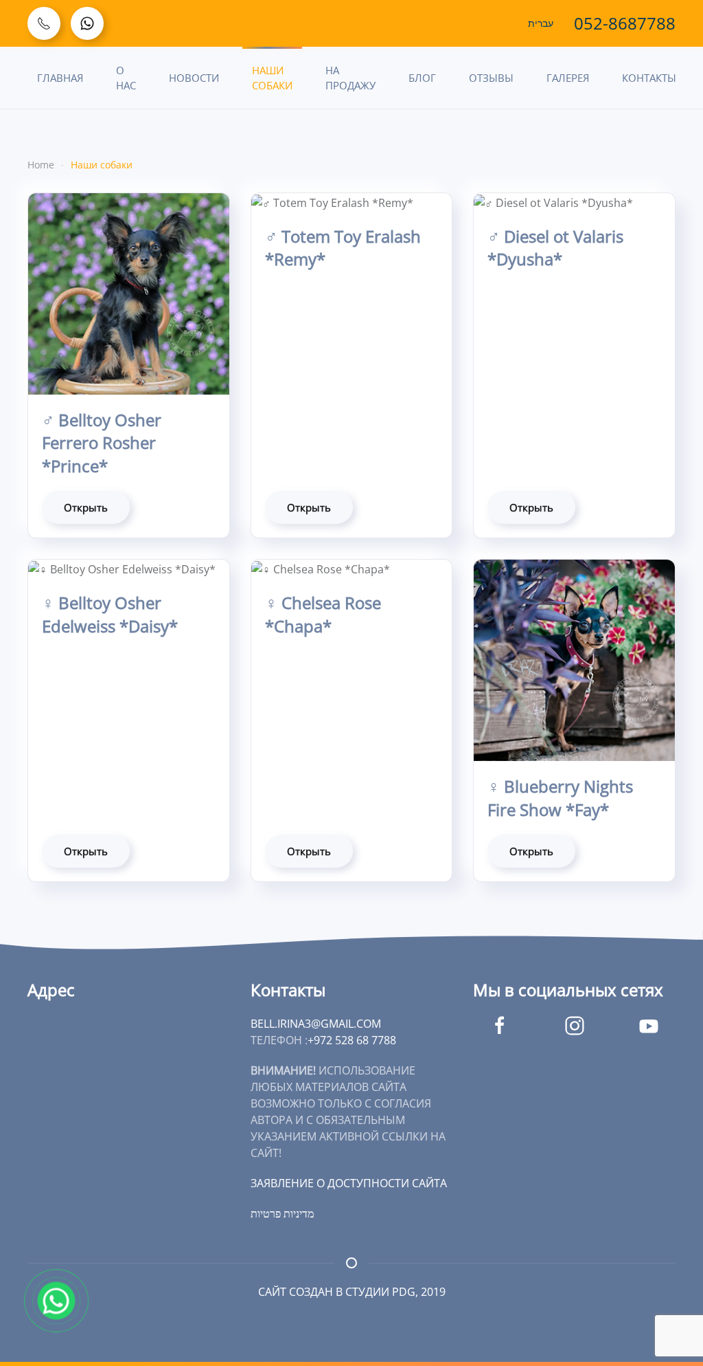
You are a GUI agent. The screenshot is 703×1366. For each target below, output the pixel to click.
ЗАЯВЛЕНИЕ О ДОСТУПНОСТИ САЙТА (349, 1183)
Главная (60, 78)
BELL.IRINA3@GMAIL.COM (316, 1023)
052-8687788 (625, 23)
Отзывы (491, 78)
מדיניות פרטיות (282, 1213)
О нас (126, 78)
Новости (194, 78)
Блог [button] (422, 78)
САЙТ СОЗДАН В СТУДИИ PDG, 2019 (352, 1291)
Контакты (649, 78)
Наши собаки (272, 78)
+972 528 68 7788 (352, 1040)
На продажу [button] (350, 78)
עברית (540, 23)
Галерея (567, 78)
